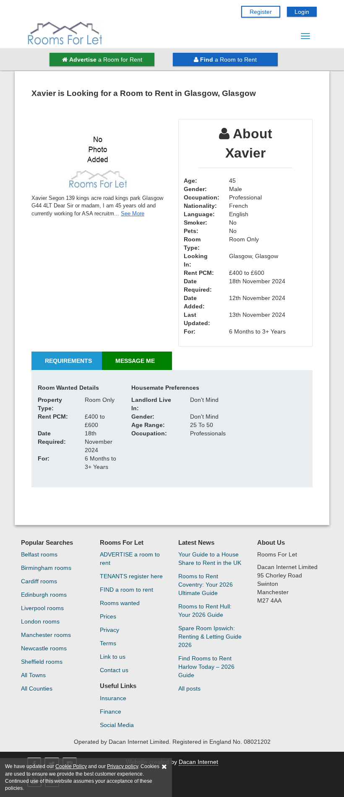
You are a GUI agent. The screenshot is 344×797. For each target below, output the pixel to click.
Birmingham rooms (46, 567)
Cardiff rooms (39, 581)
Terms (108, 643)
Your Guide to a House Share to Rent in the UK (209, 558)
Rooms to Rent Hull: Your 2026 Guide (205, 610)
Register (261, 11)
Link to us (112, 656)
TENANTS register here (131, 576)
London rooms (40, 621)
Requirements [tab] (68, 360)
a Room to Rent (228, 59)
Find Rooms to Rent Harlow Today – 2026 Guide (206, 666)
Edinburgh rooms (44, 594)
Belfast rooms (39, 554)
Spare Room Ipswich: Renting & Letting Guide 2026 (210, 636)
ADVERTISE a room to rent (130, 558)
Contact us (114, 670)
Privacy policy (122, 766)
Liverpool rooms (42, 608)
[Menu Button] (305, 36)
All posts (189, 688)
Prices (108, 616)
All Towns (33, 675)
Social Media (117, 725)
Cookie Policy (71, 766)
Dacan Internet (198, 761)
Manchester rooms (46, 634)
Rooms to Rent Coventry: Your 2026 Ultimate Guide (205, 584)
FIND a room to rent (126, 589)
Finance (110, 711)
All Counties (36, 688)
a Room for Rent (105, 59)
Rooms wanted (120, 603)
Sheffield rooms (42, 661)
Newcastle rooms (44, 648)
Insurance (113, 698)
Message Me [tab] (135, 360)
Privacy (109, 629)
